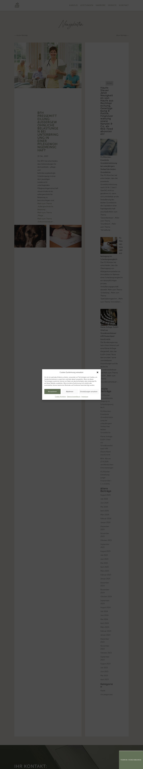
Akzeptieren (52, 391)
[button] (97, 372)
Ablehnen (69, 391)
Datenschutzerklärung (73, 396)
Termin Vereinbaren (131, 760)
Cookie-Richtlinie (60, 396)
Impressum (84, 396)
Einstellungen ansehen (88, 391)
